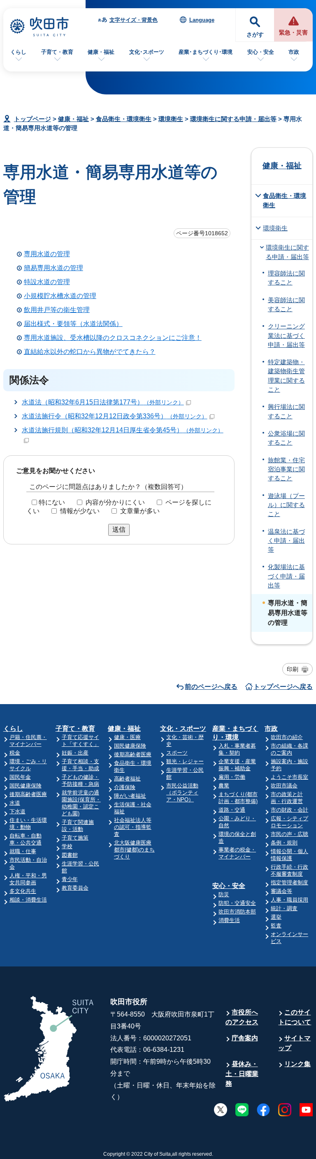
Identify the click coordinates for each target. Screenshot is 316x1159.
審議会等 (281, 891)
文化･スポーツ (146, 52)
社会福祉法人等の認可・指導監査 (132, 827)
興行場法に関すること (286, 411)
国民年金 (20, 777)
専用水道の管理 (47, 253)
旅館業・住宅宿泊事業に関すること (286, 469)
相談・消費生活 (28, 900)
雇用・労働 (231, 777)
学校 (67, 846)
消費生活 (229, 920)
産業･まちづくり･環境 (205, 52)
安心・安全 (260, 52)
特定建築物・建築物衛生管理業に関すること (286, 376)
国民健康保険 (25, 786)
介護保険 (124, 787)
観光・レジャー (185, 761)
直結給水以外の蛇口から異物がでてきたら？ (90, 351)
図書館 (70, 855)
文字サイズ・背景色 (133, 20)
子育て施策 (75, 838)
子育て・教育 (57, 52)
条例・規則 (284, 843)
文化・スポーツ (183, 728)
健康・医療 (127, 737)
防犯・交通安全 (237, 903)
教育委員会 (75, 888)
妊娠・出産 (75, 753)
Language (201, 20)
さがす (255, 35)
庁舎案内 (245, 1038)
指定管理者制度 (289, 882)
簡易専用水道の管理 (53, 267)
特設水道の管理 (47, 281)
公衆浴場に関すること (286, 438)
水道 (14, 803)
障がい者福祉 (130, 796)
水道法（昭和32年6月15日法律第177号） (103, 402)
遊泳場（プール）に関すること (286, 505)
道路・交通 (231, 810)
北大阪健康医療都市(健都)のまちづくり (134, 850)
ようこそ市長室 (289, 777)
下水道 (17, 811)
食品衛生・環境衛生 (123, 118)
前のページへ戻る (211, 686)
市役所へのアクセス (241, 1017)
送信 (118, 529)
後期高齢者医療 (28, 794)
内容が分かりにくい (115, 502)
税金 (14, 753)
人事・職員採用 (289, 900)
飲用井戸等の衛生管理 (57, 309)
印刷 (292, 669)
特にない (52, 502)
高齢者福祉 (127, 779)
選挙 (276, 917)
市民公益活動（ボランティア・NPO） (182, 793)
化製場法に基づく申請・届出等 (286, 576)
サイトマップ (294, 1043)
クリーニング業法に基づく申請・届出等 (286, 335)
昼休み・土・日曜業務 (241, 1073)
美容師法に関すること (286, 304)
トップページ (32, 118)
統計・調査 (284, 908)
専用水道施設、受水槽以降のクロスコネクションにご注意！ (113, 337)
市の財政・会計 (289, 810)
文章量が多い (140, 510)
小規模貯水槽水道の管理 (60, 295)
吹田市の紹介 (287, 737)
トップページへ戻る (283, 686)
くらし (18, 52)
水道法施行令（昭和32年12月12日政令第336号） (114, 416)
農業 (223, 786)
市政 (293, 52)
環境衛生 (170, 118)
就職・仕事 (22, 851)
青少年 (70, 879)
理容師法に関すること (286, 278)
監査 (276, 926)
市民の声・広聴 (289, 834)
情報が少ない (80, 510)
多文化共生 (22, 891)
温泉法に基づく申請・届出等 (286, 540)
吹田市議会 (284, 786)
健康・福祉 (101, 52)
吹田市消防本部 (237, 912)
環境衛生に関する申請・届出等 (233, 118)
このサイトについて (294, 1017)
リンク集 (297, 1063)
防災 (223, 894)
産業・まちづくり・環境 (235, 733)
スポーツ (177, 753)
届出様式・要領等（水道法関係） (73, 323)
